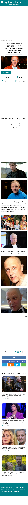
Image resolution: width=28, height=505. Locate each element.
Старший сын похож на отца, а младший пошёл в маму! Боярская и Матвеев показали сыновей (13, 474)
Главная (3, 40)
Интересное (9, 40)
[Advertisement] (14, 24)
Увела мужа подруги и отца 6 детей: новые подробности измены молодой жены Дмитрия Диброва (13, 395)
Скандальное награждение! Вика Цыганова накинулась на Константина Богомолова (13, 448)
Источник (24, 316)
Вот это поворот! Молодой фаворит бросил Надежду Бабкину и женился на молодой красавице (13, 422)
